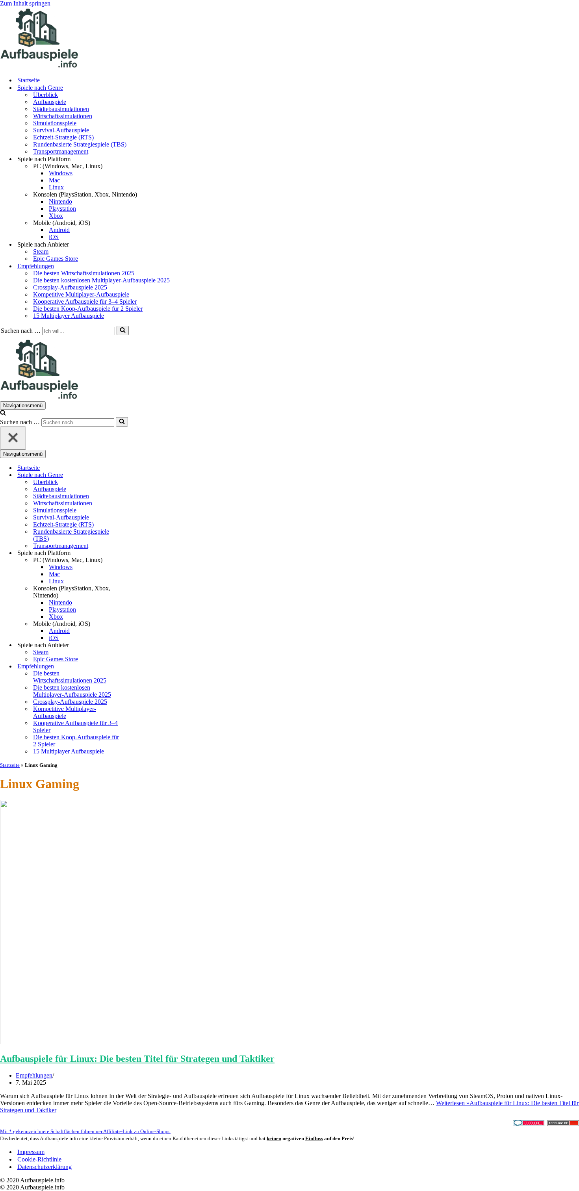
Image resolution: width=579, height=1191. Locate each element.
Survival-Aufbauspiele (61, 130)
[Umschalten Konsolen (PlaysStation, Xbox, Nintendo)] (137, 592)
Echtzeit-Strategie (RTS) (63, 137)
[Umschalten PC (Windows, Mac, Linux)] (137, 560)
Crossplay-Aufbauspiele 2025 (70, 287)
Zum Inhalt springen (25, 3)
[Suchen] (123, 330)
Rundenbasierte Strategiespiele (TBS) (79, 144)
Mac (54, 180)
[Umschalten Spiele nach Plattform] (137, 553)
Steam (40, 251)
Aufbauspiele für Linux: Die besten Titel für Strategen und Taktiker (137, 1059)
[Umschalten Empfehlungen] (137, 666)
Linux (56, 187)
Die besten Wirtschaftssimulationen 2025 (83, 273)
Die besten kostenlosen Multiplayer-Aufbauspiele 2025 (101, 280)
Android (59, 229)
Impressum (31, 1151)
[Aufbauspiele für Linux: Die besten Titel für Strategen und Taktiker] (183, 1042)
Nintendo (60, 201)
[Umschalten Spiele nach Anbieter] (137, 645)
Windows (60, 173)
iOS (54, 237)
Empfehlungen (34, 1075)
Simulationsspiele (54, 123)
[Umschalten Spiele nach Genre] (137, 475)
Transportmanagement (60, 151)
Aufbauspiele (49, 101)
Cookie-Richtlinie (39, 1159)
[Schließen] (13, 438)
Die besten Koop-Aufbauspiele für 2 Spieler (88, 308)
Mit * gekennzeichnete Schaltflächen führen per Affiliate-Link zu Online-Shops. (85, 1131)
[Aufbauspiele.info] (39, 66)
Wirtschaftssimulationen (62, 116)
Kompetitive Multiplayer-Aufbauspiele (81, 294)
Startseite (28, 80)
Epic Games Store (55, 258)
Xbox (56, 215)
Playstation (62, 208)
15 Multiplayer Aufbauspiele (68, 315)
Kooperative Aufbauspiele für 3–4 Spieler (85, 301)
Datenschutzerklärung (44, 1166)
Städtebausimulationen (61, 109)
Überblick (45, 94)
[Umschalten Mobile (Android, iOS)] (137, 624)
